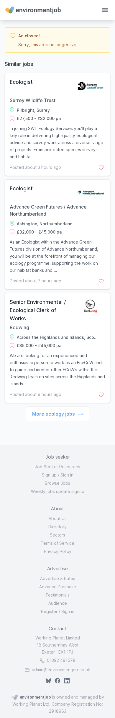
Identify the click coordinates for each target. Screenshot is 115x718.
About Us (58, 518)
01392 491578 (60, 660)
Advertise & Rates (57, 578)
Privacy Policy (57, 551)
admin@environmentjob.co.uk (61, 669)
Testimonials (57, 594)
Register (49, 611)
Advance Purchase (57, 586)
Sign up (49, 474)
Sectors (57, 534)
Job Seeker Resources (57, 466)
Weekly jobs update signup (57, 491)
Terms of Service (57, 543)
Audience (57, 603)
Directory (57, 526)
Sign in (66, 474)
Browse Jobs (57, 483)
